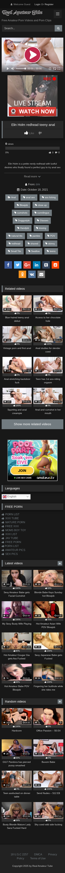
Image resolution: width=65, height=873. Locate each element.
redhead (16, 243)
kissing (42, 228)
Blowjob (24, 205)
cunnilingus (43, 212)
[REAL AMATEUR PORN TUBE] (27, 14)
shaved (34, 243)
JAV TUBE (11, 538)
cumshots (22, 212)
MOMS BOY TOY (15, 530)
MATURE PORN (15, 522)
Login (37, 4)
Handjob (24, 228)
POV (52, 235)
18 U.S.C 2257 (19, 854)
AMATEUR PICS (15, 550)
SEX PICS (11, 554)
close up (42, 205)
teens (53, 251)
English (11, 496)
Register (49, 4)
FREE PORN (13, 542)
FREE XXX (12, 526)
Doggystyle (24, 220)
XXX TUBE (12, 518)
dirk (38, 184)
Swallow (35, 251)
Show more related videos (32, 424)
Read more (31, 176)
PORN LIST (12, 514)
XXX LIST (11, 534)
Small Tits (16, 251)
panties (36, 235)
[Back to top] (54, 863)
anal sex (30, 197)
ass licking (50, 197)
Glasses (44, 220)
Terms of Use (38, 858)
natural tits (16, 235)
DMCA (38, 854)
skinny (51, 243)
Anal (13, 197)
